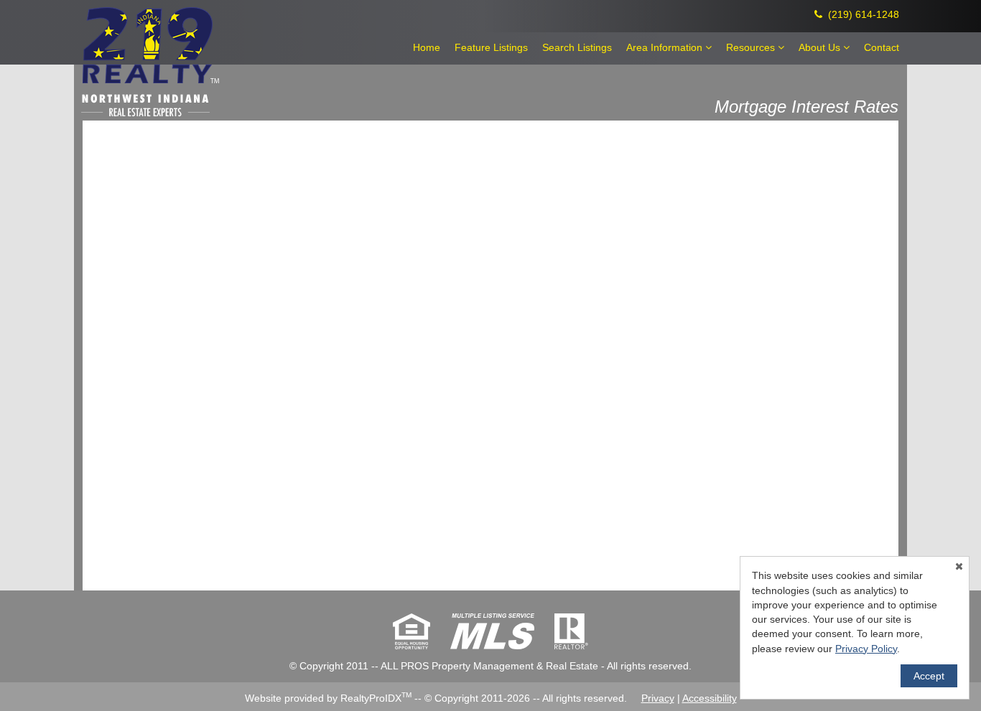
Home (426, 47)
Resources (752, 47)
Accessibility (709, 698)
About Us (821, 47)
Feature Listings (491, 47)
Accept (928, 676)
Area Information (665, 47)
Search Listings (577, 47)
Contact (881, 47)
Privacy (657, 698)
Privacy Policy (866, 648)
